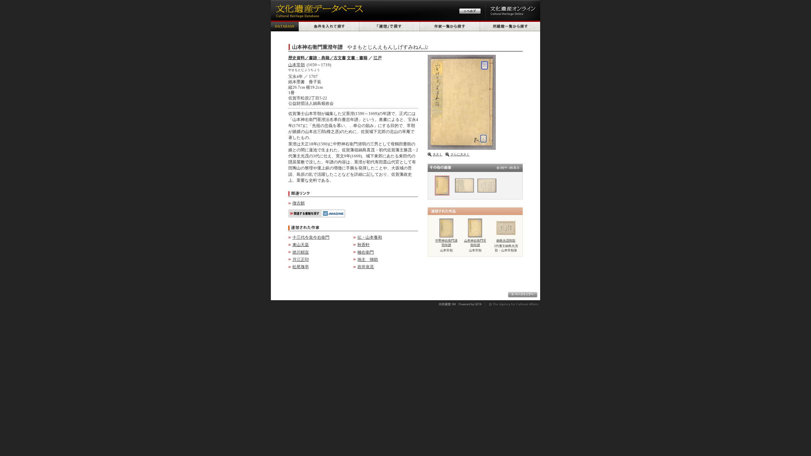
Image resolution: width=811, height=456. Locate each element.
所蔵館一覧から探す (510, 26)
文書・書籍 (357, 57)
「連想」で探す (389, 26)
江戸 (378, 57)
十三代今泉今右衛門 (310, 237)
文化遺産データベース (318, 10)
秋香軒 (363, 244)
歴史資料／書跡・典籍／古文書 (317, 57)
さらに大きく (459, 154)
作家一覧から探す (450, 26)
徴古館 (298, 203)
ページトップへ (523, 295)
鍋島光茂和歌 (505, 240)
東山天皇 (300, 244)
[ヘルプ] (470, 12)
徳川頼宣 (300, 252)
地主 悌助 (367, 259)
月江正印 (300, 259)
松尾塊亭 (300, 266)
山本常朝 (296, 64)
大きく (437, 154)
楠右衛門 (365, 252)
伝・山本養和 (369, 237)
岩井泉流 (365, 266)
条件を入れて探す (329, 26)
